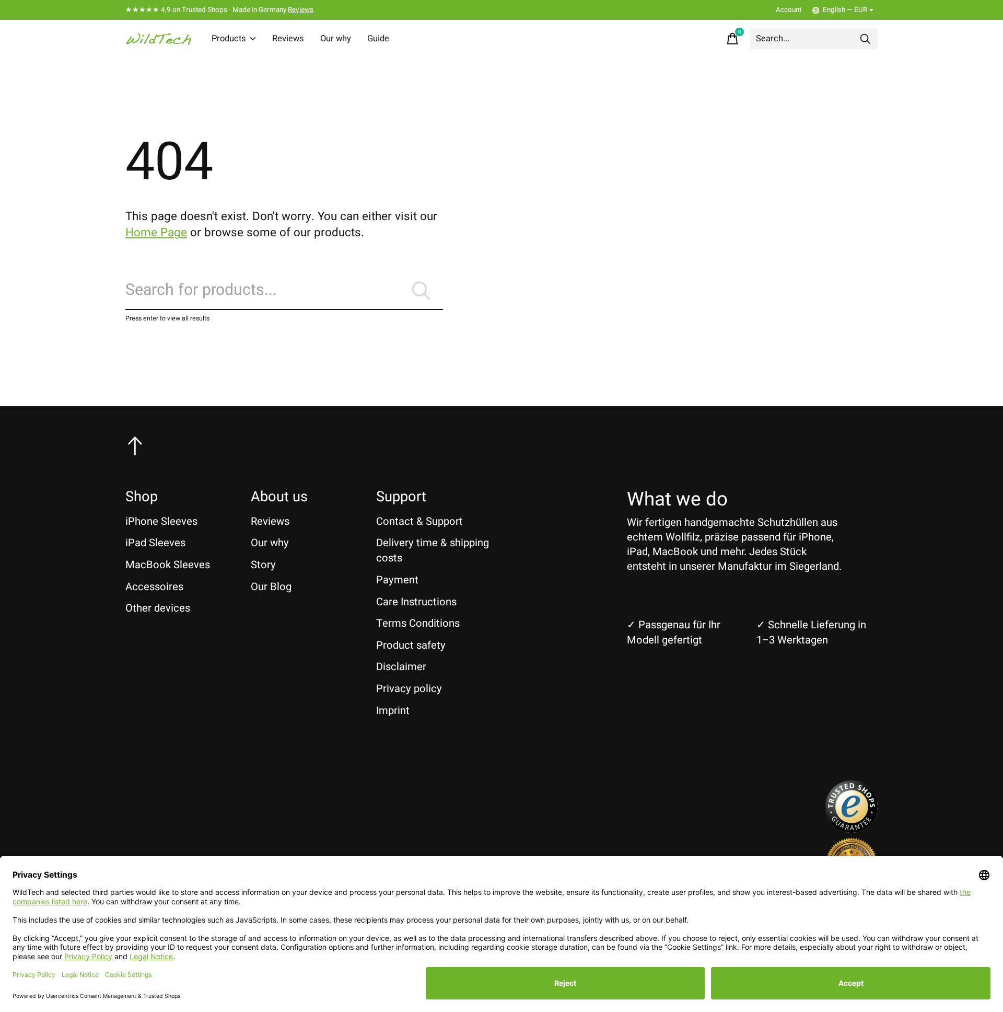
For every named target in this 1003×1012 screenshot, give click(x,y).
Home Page (156, 232)
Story (263, 564)
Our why (335, 38)
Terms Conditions (418, 623)
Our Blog (271, 586)
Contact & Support (419, 521)
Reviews (300, 10)
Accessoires (154, 586)
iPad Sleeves (155, 542)
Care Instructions (416, 602)
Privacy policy (409, 688)
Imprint (393, 710)
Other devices (157, 608)
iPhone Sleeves (161, 521)
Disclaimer (401, 666)
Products (229, 38)
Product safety (411, 645)
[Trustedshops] (851, 829)
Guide (378, 38)
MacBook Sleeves (167, 564)
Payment (397, 580)
